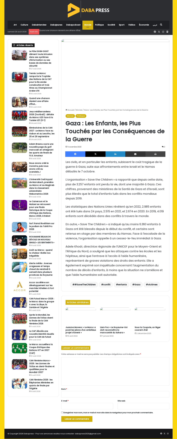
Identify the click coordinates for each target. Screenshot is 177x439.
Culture (24, 24)
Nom (64, 389)
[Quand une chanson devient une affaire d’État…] (19, 102)
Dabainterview (39, 24)
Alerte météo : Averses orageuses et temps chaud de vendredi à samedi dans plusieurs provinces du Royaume (40, 269)
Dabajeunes (56, 24)
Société (111, 24)
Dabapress (29, 433)
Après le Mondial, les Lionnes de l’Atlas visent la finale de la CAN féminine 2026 (41, 319)
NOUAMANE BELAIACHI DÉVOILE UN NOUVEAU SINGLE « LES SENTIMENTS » (41, 239)
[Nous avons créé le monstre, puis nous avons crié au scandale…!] (19, 167)
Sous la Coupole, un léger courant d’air (148, 328)
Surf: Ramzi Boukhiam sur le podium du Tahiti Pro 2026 (41, 226)
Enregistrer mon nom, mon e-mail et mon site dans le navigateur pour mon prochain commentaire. (108, 412)
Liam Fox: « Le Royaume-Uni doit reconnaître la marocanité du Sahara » (113, 330)
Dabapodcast (73, 24)
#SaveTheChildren (85, 284)
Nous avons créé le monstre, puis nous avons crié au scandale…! (39, 167)
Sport (121, 24)
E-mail (65, 401)
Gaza (137, 284)
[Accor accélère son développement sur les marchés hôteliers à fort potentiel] (19, 286)
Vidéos (131, 24)
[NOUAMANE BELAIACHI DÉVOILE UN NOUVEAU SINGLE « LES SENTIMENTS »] (19, 240)
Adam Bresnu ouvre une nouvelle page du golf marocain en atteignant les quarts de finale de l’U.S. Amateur (41, 150)
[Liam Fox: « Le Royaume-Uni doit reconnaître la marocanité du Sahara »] (115, 316)
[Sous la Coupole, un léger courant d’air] (150, 316)
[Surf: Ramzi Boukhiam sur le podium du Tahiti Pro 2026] (19, 227)
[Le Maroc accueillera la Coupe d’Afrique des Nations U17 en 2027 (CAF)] (19, 348)
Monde (87, 24)
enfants (122, 284)
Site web (121, 401)
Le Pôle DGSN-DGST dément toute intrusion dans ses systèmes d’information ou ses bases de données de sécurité (40, 58)
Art (15, 24)
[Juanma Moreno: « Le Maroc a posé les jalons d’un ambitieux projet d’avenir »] (81, 316)
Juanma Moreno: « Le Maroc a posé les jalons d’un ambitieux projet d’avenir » (81, 330)
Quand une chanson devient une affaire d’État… (39, 101)
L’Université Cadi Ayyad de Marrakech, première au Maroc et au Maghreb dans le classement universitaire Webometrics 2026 (41, 186)
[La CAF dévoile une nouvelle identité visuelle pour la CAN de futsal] (19, 335)
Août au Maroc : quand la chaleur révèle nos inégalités (40, 253)
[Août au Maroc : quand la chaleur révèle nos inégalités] (19, 254)
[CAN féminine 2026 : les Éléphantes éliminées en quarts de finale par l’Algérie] (19, 383)
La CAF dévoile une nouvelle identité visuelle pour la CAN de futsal (41, 334)
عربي (155, 24)
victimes (153, 284)
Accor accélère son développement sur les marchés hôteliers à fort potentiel (41, 287)
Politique (99, 24)
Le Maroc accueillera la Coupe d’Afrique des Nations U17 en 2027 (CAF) (41, 348)
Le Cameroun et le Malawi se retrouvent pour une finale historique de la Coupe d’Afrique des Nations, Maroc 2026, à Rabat (40, 208)
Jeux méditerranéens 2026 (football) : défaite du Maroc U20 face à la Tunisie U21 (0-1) (77, 30)
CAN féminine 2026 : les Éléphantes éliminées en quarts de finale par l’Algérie (41, 384)
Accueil (70, 110)
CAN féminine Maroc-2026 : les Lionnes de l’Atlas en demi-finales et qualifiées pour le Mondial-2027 (41, 366)
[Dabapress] (88, 8)
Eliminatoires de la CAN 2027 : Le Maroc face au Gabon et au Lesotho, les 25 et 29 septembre (41, 132)
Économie (144, 24)
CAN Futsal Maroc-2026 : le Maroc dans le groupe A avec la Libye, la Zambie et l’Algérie (41, 303)
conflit (106, 284)
